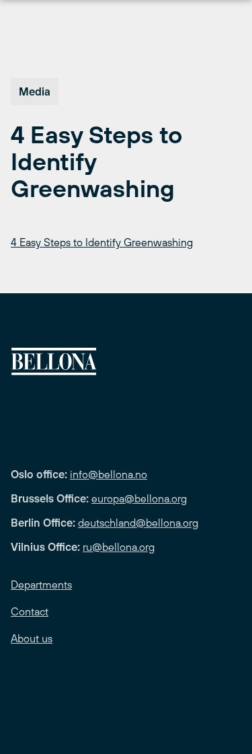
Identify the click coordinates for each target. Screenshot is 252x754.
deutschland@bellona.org (138, 523)
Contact (29, 611)
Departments (41, 584)
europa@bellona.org (139, 498)
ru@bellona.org (119, 547)
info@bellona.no (108, 474)
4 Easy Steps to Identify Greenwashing (102, 242)
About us (31, 638)
